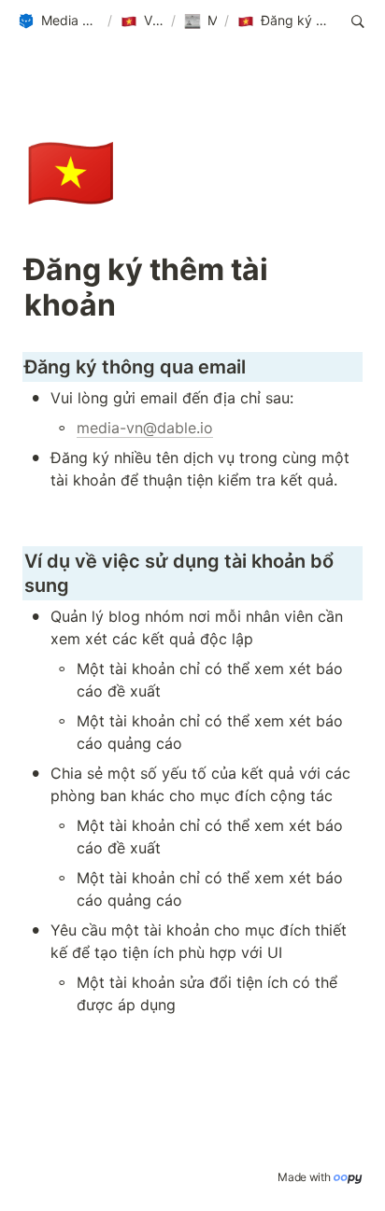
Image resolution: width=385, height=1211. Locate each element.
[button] (58, 21)
